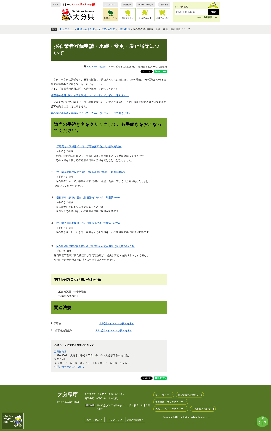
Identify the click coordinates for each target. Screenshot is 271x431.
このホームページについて (169, 409)
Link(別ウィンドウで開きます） (116, 323)
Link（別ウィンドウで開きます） (113, 330)
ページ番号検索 (204, 17)
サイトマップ (162, 395)
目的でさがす (144, 18)
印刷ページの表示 (96, 66)
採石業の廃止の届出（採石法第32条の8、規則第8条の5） (88, 223)
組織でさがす (162, 18)
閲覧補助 (127, 4)
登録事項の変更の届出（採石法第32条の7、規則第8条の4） (90, 197)
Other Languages (145, 4)
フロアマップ (115, 419)
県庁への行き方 (94, 419)
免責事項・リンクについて (169, 402)
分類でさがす (127, 18)
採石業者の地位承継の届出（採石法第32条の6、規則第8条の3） (92, 172)
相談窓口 (164, 4)
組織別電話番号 (135, 419)
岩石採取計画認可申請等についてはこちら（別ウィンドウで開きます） (91, 113)
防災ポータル (110, 18)
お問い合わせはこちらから (69, 366)
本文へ (55, 4)
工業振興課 (124, 29)
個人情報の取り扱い (188, 395)
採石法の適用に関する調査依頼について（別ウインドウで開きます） (90, 95)
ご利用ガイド (110, 4)
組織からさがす (86, 29)
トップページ (66, 29)
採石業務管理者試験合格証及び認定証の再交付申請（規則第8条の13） (95, 246)
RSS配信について (201, 409)
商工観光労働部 (106, 29)
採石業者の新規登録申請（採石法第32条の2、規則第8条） (89, 146)
